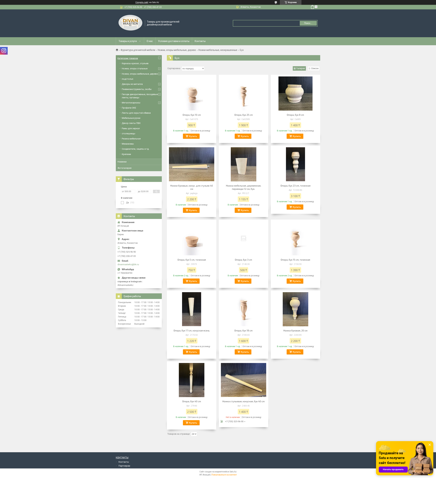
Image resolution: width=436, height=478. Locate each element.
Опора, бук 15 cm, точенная (295, 259)
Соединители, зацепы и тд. (135, 149)
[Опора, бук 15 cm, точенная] (295, 238)
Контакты (200, 41)
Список (315, 68)
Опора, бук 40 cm (191, 401)
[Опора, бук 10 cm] (192, 93)
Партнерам (124, 466)
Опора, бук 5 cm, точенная (191, 259)
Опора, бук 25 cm (243, 114)
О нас (150, 41)
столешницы (128, 133)
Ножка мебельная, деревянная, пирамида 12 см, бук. (243, 187)
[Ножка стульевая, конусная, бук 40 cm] (244, 380)
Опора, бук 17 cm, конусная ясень (192, 330)
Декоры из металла (132, 84)
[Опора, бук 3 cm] (244, 238)
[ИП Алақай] (130, 23)
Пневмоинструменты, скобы (137, 89)
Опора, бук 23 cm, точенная (295, 185)
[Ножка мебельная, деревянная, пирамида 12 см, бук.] (244, 164)
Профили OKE (129, 107)
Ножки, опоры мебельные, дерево (177, 50)
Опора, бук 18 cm (243, 330)
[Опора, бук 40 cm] (192, 380)
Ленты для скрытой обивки (136, 113)
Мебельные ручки (131, 118)
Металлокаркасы (131, 102)
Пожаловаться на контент (224, 475)
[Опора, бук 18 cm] (244, 309)
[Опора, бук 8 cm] (295, 93)
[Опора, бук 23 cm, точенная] (295, 164)
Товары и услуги (128, 41)
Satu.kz (233, 471)
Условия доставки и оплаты (173, 41)
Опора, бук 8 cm (295, 114)
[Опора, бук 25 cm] (244, 93)
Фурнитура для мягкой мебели (138, 50)
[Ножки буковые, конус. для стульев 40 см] (192, 164)
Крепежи (126, 154)
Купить (193, 136)
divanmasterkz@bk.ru (128, 264)
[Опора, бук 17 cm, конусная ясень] (192, 309)
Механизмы (128, 143)
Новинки (122, 161)
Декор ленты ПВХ (131, 123)
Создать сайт (141, 2)
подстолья (127, 79)
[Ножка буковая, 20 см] (295, 309)
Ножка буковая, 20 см (295, 330)
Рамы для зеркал (131, 128)
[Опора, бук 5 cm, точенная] (192, 238)
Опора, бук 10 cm (192, 114)
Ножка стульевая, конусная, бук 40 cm (243, 401)
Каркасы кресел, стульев (135, 63)
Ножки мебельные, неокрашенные (217, 50)
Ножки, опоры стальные (134, 68)
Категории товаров (128, 58)
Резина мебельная (131, 138)
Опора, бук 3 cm (243, 259)
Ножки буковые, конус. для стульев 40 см (191, 187)
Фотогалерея (124, 168)
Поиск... (308, 23)
